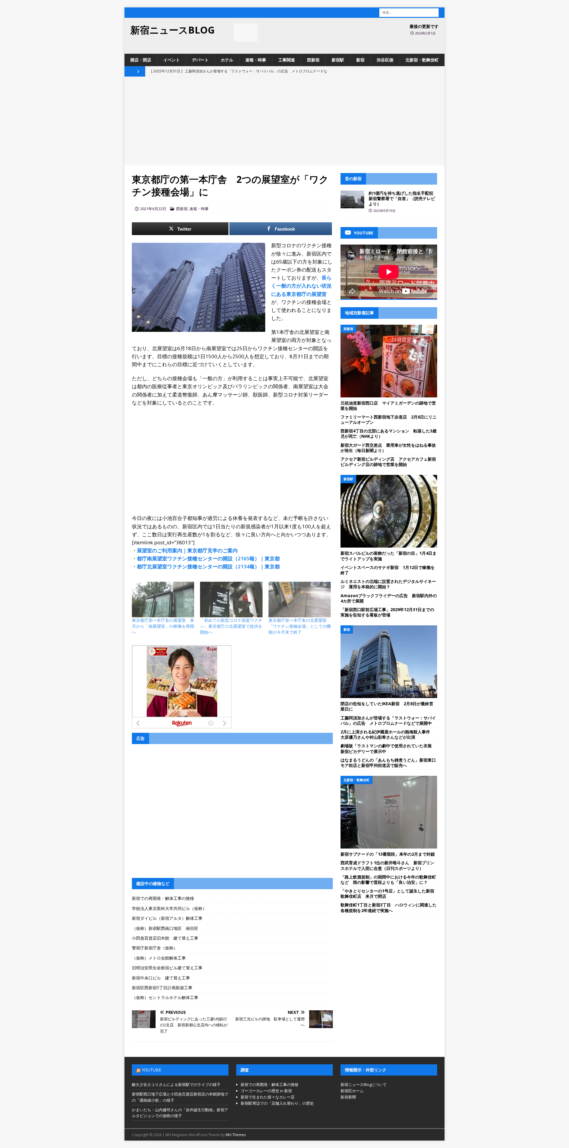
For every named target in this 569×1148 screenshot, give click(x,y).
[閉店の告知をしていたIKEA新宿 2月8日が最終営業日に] (389, 661)
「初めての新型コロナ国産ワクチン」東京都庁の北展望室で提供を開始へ (231, 626)
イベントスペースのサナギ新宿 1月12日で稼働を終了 (388, 570)
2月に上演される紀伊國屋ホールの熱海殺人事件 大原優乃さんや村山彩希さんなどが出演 (387, 734)
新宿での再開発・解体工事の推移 (163, 898)
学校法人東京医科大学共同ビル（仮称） (169, 908)
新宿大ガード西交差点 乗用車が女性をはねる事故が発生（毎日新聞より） (388, 447)
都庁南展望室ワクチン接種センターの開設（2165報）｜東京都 (208, 558)
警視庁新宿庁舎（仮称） (155, 948)
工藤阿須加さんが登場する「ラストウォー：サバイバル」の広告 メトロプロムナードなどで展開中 (388, 720)
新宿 (360, 60)
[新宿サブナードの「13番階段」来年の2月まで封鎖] (389, 812)
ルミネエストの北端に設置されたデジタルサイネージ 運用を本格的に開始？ (388, 583)
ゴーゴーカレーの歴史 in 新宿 (266, 1090)
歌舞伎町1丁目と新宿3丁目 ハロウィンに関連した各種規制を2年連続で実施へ (389, 907)
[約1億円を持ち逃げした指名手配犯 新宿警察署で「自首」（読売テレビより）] (352, 199)
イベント (171, 60)
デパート (200, 60)
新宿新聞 (348, 1097)
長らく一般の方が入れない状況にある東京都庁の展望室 (301, 285)
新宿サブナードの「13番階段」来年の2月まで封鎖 (388, 854)
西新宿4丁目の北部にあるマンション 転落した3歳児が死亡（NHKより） (389, 433)
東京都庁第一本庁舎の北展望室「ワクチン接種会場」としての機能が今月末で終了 (299, 626)
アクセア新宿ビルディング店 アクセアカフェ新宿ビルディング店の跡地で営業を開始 (388, 461)
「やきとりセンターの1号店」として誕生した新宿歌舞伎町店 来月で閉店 (387, 893)
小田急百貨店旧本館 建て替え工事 (165, 938)
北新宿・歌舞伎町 (422, 60)
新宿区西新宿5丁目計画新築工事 (162, 987)
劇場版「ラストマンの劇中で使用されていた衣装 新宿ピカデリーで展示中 (388, 748)
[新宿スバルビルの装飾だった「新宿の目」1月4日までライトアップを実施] (389, 511)
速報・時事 (255, 60)
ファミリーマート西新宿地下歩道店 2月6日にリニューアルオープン (389, 419)
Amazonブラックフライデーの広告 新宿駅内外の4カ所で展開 (389, 598)
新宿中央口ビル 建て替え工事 (161, 978)
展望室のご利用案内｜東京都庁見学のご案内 (187, 550)
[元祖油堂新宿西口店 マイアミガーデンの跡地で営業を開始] (389, 361)
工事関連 (286, 60)
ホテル (227, 60)
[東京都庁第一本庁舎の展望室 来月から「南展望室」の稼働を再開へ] (163, 599)
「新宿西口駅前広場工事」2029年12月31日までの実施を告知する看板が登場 (387, 612)
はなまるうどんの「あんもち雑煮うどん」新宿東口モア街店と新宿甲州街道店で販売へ (388, 762)
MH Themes (236, 1134)
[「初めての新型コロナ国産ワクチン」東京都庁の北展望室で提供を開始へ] (231, 599)
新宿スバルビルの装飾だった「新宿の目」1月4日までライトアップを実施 (389, 555)
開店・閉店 (140, 60)
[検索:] (409, 12)
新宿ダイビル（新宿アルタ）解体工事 (167, 918)
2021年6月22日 (153, 208)
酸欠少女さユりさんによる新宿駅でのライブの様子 (176, 1084)
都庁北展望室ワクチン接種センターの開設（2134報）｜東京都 (208, 566)
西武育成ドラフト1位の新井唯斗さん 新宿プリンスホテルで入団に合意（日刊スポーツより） (387, 865)
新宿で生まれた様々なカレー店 (268, 1097)
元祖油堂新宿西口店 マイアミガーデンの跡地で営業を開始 (388, 405)
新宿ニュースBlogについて (364, 1084)
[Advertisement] (284, 121)
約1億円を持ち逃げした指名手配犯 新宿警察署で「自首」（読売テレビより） (403, 198)
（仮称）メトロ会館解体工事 (159, 958)
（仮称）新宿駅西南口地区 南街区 (165, 928)
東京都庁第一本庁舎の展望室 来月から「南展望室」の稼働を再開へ (163, 626)
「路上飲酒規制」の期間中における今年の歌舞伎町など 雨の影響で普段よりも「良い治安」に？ (388, 879)
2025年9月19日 (384, 210)
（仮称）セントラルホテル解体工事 (165, 997)
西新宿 (313, 60)
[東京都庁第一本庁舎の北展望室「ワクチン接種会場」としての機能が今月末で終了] (299, 599)
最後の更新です (424, 26)
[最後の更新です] (246, 33)
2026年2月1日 (425, 33)
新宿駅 (338, 60)
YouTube (151, 1070)
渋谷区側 (385, 60)
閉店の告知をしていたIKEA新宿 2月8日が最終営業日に (387, 706)
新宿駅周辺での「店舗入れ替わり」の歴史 (277, 1103)
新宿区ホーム (352, 1090)
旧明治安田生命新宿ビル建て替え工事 (167, 968)
